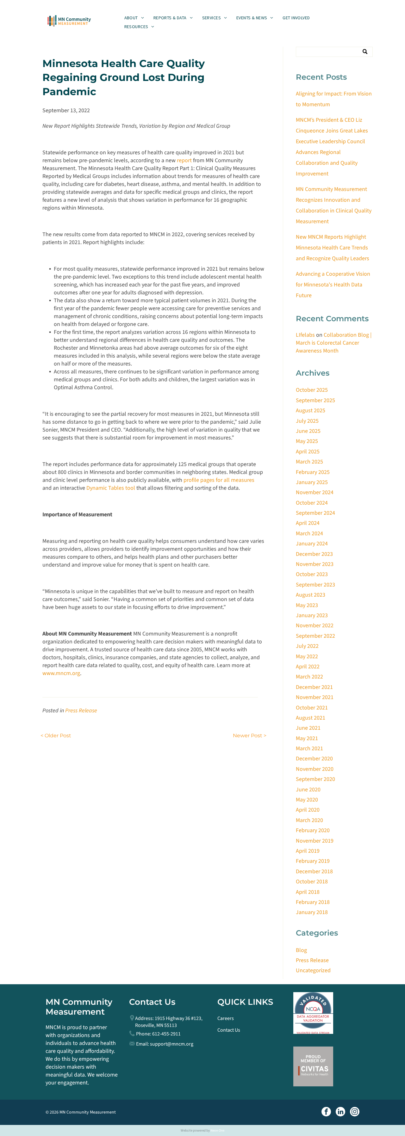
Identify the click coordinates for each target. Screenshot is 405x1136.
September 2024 (315, 513)
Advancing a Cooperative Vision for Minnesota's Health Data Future (333, 284)
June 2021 (308, 728)
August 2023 (310, 595)
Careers (225, 1018)
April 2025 (308, 452)
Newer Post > (249, 736)
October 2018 (312, 882)
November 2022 (314, 625)
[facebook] (326, 1112)
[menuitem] (134, 17)
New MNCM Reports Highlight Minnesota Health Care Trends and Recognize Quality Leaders (332, 247)
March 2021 (309, 748)
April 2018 (308, 892)
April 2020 (308, 810)
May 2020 (307, 800)
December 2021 (314, 687)
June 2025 (308, 431)
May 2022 (307, 656)
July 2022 (307, 646)
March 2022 (309, 677)
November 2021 (314, 697)
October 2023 (312, 574)
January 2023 (312, 615)
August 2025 (310, 410)
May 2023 (307, 605)
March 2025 (309, 462)
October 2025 (312, 390)
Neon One (217, 1130)
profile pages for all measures (219, 480)
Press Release (81, 711)
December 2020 (314, 759)
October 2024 (312, 503)
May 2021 (307, 738)
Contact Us (228, 1030)
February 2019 (313, 861)
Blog (301, 950)
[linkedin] (340, 1112)
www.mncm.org (61, 673)
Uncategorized (313, 970)
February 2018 (313, 902)
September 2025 (315, 400)
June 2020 (308, 790)
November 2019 (314, 841)
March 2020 (309, 820)
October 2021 (312, 708)
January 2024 (312, 544)
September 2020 (315, 779)
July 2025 (307, 421)
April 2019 (308, 851)
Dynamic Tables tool (110, 488)
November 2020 (314, 769)
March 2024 (309, 533)
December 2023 (314, 554)
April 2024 (308, 523)
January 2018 (312, 912)
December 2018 (314, 871)
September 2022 (315, 636)
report (184, 160)
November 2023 (314, 564)
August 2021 (310, 718)
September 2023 (315, 585)
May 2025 (307, 441)
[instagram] (354, 1112)
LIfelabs (305, 335)
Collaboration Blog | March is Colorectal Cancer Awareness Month (333, 343)
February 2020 (313, 830)
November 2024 (314, 492)
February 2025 (313, 472)
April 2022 (308, 667)
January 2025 (312, 482)
